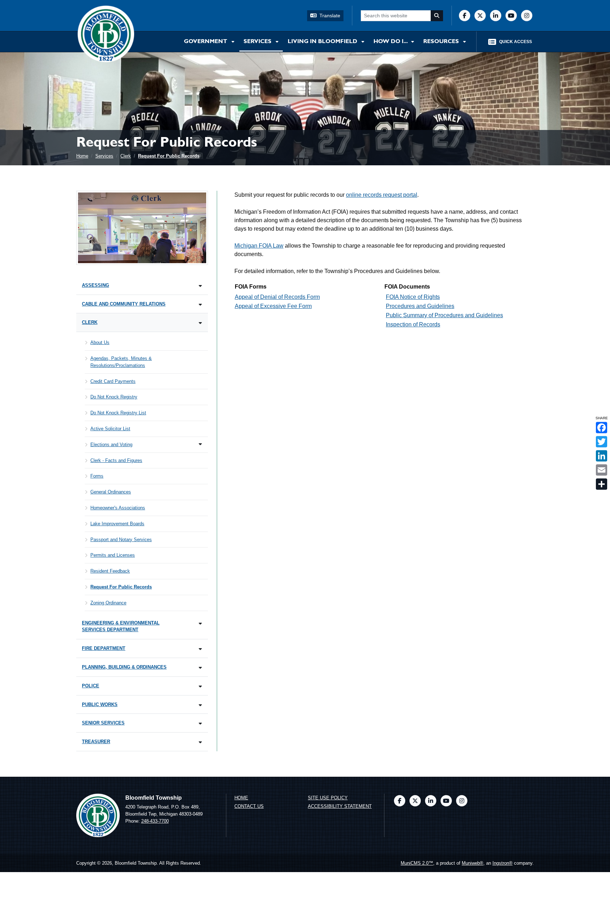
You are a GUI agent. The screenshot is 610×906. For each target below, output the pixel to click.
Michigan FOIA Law (258, 246)
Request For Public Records (168, 156)
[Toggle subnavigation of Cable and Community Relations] (200, 304)
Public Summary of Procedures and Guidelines (444, 315)
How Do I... (390, 42)
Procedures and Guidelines (420, 306)
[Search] (437, 15)
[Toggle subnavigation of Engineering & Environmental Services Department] (200, 623)
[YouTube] (511, 15)
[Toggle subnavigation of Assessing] (200, 285)
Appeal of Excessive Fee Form (273, 306)
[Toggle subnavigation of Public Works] (200, 705)
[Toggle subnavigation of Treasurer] (200, 742)
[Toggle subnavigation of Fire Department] (200, 649)
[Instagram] (526, 15)
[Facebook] (464, 15)
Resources (441, 42)
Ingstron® (502, 863)
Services (258, 42)
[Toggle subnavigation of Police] (200, 686)
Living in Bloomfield (323, 42)
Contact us (249, 806)
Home (82, 156)
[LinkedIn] (495, 15)
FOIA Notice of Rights (413, 297)
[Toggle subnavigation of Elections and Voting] (200, 444)
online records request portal (381, 195)
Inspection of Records (413, 324)
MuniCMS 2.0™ (417, 863)
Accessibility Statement (340, 806)
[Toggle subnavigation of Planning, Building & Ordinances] (200, 667)
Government (206, 42)
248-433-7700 (155, 821)
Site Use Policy (328, 797)
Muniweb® (472, 863)
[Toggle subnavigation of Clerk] (200, 323)
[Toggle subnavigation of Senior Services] (200, 723)
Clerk (125, 156)
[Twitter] (480, 15)
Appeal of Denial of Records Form (277, 297)
